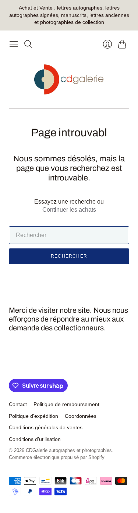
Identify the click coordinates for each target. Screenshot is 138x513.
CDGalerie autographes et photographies (69, 450)
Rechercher (69, 256)
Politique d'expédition (33, 416)
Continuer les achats (69, 210)
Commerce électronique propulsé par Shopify (57, 457)
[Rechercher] (28, 44)
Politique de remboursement (66, 404)
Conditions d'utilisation (35, 439)
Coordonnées (80, 416)
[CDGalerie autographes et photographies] (69, 79)
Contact (18, 404)
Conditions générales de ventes (45, 427)
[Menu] (13, 44)
